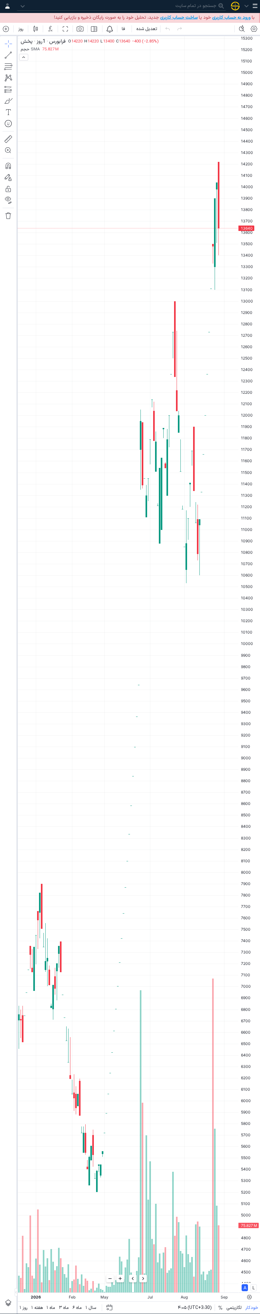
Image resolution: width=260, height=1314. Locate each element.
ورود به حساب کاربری (231, 17)
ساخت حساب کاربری (179, 17)
